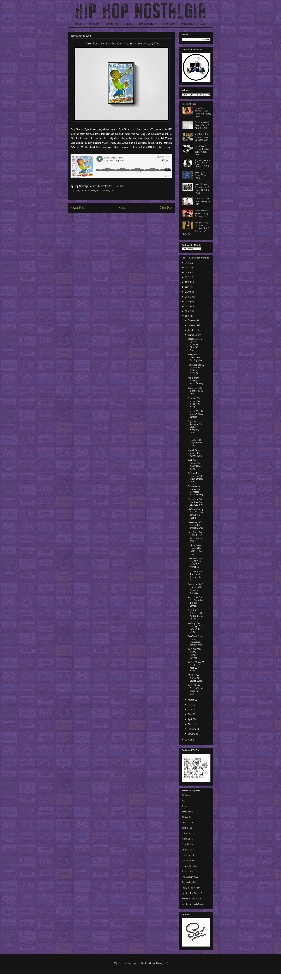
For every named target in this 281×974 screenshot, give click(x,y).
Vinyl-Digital (187, 828)
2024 (187, 272)
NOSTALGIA (112, 24)
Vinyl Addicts (187, 812)
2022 (187, 282)
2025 (187, 268)
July (190, 705)
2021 (187, 287)
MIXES (128, 24)
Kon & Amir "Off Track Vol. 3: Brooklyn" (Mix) (195, 525)
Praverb (185, 806)
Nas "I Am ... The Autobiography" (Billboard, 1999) (202, 137)
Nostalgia (100, 190)
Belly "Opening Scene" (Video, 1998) (201, 175)
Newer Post (78, 208)
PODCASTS (187, 24)
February (192, 729)
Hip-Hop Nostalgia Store (192, 904)
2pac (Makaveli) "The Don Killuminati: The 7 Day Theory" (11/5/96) (196, 228)
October (192, 330)
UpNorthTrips (188, 833)
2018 (187, 302)
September (193, 335)
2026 (187, 263)
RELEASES (94, 24)
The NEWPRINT (188, 861)
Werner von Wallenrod (191, 899)
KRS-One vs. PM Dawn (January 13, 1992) (202, 202)
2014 (187, 740)
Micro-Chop (187, 839)
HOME (78, 24)
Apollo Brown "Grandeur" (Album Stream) (195, 381)
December (192, 320)
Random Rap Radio (190, 882)
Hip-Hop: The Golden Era (193, 893)
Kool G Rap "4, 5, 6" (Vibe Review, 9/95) (195, 391)
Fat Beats (186, 795)
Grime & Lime (187, 850)
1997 (77, 190)
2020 (187, 292)
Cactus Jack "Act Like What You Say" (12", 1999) (195, 502)
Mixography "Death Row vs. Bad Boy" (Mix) (195, 358)
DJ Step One (187, 817)
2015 (187, 316)
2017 (187, 306)
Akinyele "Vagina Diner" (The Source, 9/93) (195, 453)
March (191, 724)
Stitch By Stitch (189, 855)
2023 (187, 277)
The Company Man (190, 877)
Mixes (92, 190)
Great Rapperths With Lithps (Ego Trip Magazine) (202, 214)
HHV (183, 801)
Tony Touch (111, 190)
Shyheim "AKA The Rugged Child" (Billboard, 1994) (202, 164)
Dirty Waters (187, 844)
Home (122, 208)
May (190, 714)
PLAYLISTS (168, 24)
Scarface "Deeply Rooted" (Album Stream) (195, 414)
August (191, 700)
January (192, 734)
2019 (187, 297)
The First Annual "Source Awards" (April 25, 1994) (202, 125)
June (190, 709)
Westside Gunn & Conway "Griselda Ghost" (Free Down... (195, 345)
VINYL (203, 24)
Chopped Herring (189, 866)
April (190, 719)
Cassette (85, 190)
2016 (187, 311)
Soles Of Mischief (189, 871)
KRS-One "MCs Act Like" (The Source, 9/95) (195, 678)
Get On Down (187, 823)
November (192, 325)
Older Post (166, 208)
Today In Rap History (191, 888)
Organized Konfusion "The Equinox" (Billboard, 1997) (195, 427)
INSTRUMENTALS (147, 24)
